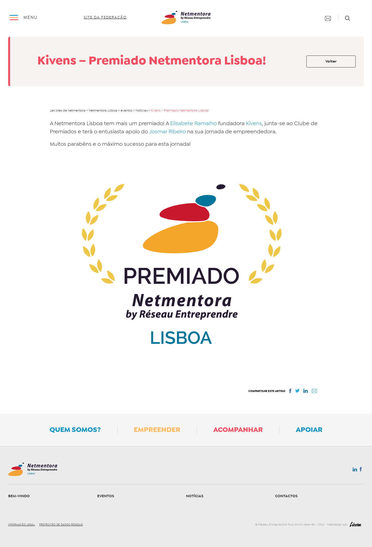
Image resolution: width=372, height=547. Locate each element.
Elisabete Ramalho (194, 123)
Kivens (254, 123)
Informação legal (21, 524)
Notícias (194, 496)
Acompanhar (238, 429)
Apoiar (309, 429)
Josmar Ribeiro (167, 131)
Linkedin (355, 470)
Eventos (105, 496)
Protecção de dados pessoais (61, 524)
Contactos (286, 496)
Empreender (157, 429)
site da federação (105, 17)
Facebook (361, 470)
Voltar (331, 61)
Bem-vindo (19, 496)
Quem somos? (75, 429)
